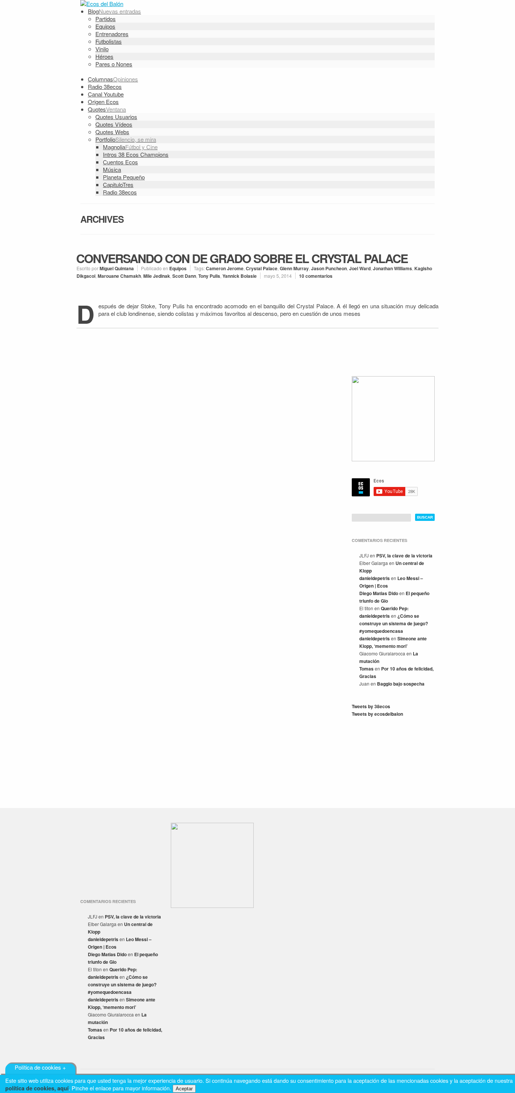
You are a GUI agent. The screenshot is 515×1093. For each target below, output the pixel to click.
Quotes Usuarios (116, 117)
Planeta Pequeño (124, 177)
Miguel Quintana (117, 268)
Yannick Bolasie (239, 275)
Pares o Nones (113, 64)
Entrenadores (112, 34)
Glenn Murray (294, 268)
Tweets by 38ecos (371, 706)
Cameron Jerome (225, 268)
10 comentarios (316, 275)
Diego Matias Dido (378, 593)
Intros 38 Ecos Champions (136, 154)
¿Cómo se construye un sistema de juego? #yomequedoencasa (393, 623)
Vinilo (102, 49)
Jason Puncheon (329, 268)
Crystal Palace (261, 268)
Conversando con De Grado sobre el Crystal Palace (242, 258)
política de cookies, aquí (37, 1088)
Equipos (105, 26)
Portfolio (125, 139)
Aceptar (184, 1088)
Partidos (105, 19)
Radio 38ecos (120, 192)
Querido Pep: (395, 608)
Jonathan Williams (392, 268)
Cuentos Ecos (120, 162)
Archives (102, 219)
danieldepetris (374, 578)
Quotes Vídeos (113, 124)
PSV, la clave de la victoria (404, 555)
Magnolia (130, 147)
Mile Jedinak (156, 275)
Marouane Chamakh (119, 275)
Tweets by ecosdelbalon (377, 713)
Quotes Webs (112, 132)
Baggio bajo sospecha (401, 683)
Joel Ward (360, 268)
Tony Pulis (209, 275)
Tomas (366, 668)
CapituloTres (118, 184)
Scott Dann (184, 275)
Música (112, 169)
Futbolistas (108, 41)
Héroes (104, 56)
